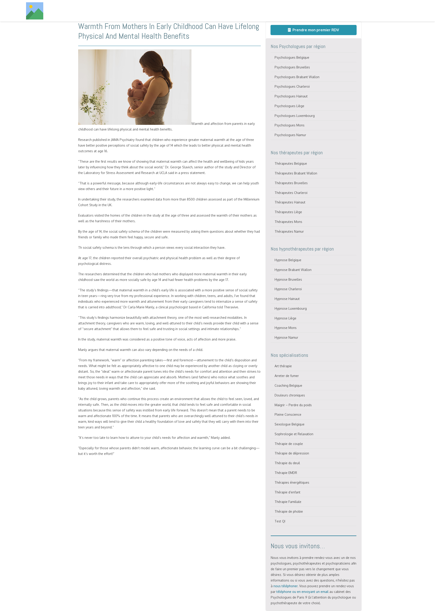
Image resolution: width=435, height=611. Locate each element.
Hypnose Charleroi (288, 289)
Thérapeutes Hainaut (290, 202)
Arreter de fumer (287, 376)
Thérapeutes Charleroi (291, 193)
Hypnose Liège (285, 318)
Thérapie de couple (289, 444)
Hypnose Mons (286, 328)
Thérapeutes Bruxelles (291, 183)
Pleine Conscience (288, 414)
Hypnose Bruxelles (288, 279)
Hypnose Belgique (288, 260)
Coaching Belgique (288, 385)
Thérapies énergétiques (292, 482)
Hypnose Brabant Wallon (293, 270)
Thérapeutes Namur (289, 231)
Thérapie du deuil (287, 463)
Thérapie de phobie (289, 511)
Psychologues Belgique (292, 57)
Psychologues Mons (289, 125)
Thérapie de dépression (292, 453)
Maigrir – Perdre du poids (293, 405)
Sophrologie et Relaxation (294, 434)
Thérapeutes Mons (288, 222)
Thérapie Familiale (288, 502)
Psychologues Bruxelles (292, 67)
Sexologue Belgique (289, 424)
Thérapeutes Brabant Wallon (296, 173)
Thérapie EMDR (286, 473)
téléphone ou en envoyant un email (302, 592)
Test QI (280, 521)
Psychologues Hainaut (291, 96)
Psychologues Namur (290, 135)
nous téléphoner (285, 586)
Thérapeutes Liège (288, 212)
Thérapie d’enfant (287, 492)
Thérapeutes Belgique (291, 163)
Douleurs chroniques (290, 395)
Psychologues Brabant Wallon (297, 77)
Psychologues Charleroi (292, 86)
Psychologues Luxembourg (295, 116)
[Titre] (34, 10)
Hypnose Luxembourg (291, 308)
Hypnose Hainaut (287, 299)
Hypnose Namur (286, 337)
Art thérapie (283, 366)
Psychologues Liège (289, 106)
